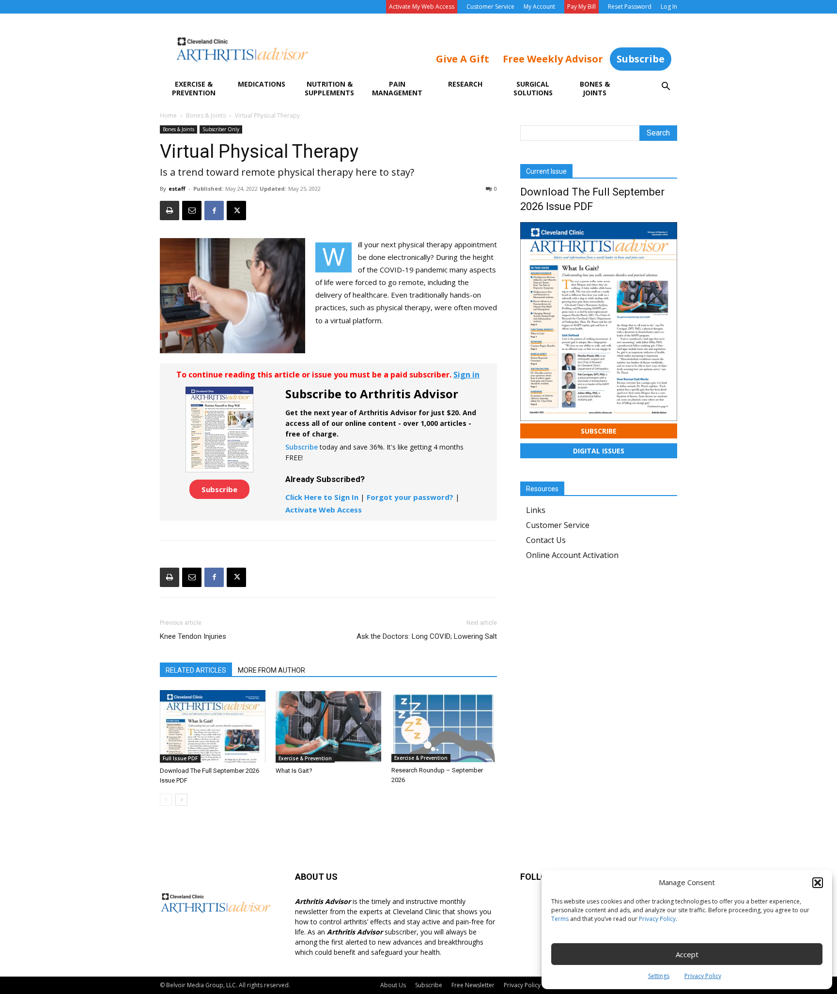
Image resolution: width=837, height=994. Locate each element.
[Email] (192, 210)
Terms (560, 919)
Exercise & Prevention (194, 88)
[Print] (169, 210)
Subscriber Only (220, 129)
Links (535, 510)
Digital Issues (598, 450)
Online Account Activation (572, 555)
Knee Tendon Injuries (193, 636)
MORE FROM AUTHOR (271, 670)
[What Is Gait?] (328, 726)
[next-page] (181, 800)
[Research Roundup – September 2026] (444, 726)
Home (168, 115)
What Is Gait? (294, 770)
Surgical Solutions (533, 88)
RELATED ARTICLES (196, 670)
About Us (393, 985)
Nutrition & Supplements (329, 88)
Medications (261, 84)
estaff (177, 188)
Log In (669, 6)
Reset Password (629, 6)
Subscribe (641, 58)
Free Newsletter (473, 985)
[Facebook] (214, 210)
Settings (658, 976)
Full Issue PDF (180, 758)
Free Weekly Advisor (553, 58)
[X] (236, 210)
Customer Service (490, 6)
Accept (687, 954)
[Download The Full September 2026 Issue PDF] (212, 726)
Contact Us (546, 540)
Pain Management (397, 88)
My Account (539, 6)
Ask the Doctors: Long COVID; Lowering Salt (426, 636)
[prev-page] (166, 800)
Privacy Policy (657, 919)
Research (465, 84)
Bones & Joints (595, 88)
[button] (817, 883)
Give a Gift (462, 58)
